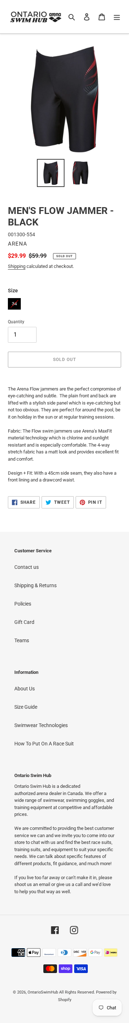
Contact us (26, 567)
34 (14, 302)
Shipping (16, 266)
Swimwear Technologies (41, 725)
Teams (21, 640)
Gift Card (24, 622)
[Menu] (116, 16)
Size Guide (25, 707)
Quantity (16, 321)
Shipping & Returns (35, 585)
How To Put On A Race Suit (44, 743)
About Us (24, 688)
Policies (22, 604)
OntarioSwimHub (43, 992)
